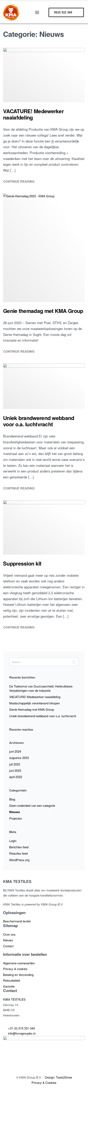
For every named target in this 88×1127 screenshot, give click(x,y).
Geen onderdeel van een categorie (32, 805)
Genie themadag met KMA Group (31, 709)
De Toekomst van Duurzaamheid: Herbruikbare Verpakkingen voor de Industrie (40, 688)
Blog (12, 799)
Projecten (15, 818)
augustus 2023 (19, 757)
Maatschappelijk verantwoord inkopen (34, 703)
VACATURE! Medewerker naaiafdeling (34, 697)
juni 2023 (15, 770)
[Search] (74, 662)
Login (12, 841)
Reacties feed (18, 853)
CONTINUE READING (19, 181)
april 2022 (15, 777)
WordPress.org (19, 860)
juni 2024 (15, 751)
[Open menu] (37, 12)
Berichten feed (18, 847)
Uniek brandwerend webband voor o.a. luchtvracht (42, 716)
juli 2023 (14, 764)
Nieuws (14, 812)
